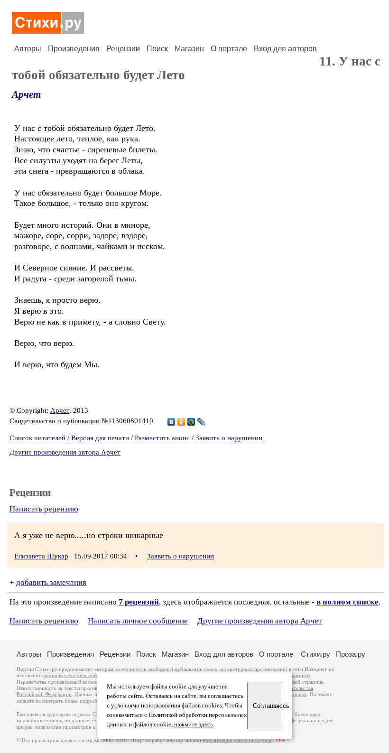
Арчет (26, 94)
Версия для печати (100, 438)
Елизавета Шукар (41, 556)
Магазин (189, 49)
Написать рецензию (43, 508)
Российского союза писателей (238, 740)
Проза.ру (350, 654)
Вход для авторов (285, 49)
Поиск (157, 49)
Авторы (27, 49)
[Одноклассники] (181, 422)
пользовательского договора (76, 675)
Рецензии (123, 49)
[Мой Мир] (191, 422)
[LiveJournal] (201, 422)
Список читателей (37, 438)
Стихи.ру (315, 654)
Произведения (74, 49)
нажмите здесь (193, 724)
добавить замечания (51, 582)
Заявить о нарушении (228, 438)
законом (300, 675)
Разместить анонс (162, 438)
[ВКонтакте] (171, 422)
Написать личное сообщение (138, 620)
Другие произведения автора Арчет (64, 452)
